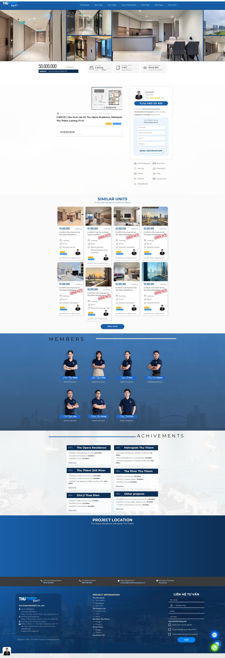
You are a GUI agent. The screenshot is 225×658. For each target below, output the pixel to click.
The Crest (99, 606)
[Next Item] (220, 35)
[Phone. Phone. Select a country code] (172, 605)
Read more (72, 462)
